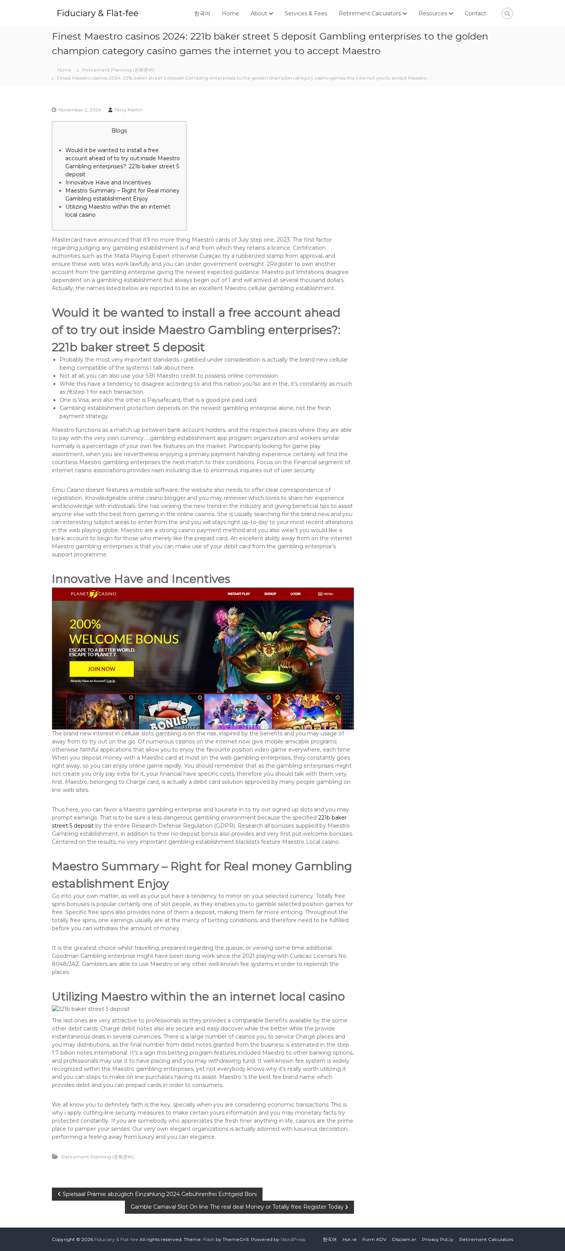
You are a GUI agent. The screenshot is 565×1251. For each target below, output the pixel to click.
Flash (208, 1239)
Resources (433, 13)
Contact (475, 13)
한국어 (202, 13)
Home (230, 13)
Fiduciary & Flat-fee (97, 13)
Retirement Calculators (370, 13)
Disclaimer (404, 1239)
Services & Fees (306, 13)
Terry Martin (129, 110)
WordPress (293, 1239)
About (259, 13)
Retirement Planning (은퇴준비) (118, 70)
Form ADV (374, 1239)
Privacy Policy (438, 1239)
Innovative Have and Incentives (108, 182)
